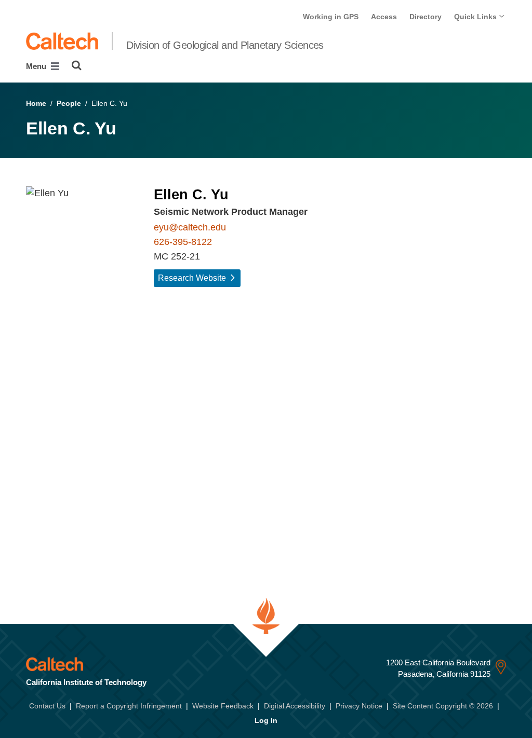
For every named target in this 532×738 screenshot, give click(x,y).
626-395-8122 (183, 242)
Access (384, 16)
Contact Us (47, 706)
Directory (425, 16)
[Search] (77, 65)
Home (36, 103)
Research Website (192, 278)
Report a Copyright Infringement (129, 706)
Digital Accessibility (294, 706)
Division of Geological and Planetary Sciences (225, 45)
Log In (266, 720)
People (69, 103)
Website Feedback (223, 706)
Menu (37, 66)
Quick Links (476, 16)
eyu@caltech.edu (190, 227)
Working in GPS (330, 16)
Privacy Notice (359, 706)
